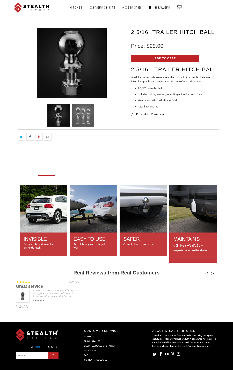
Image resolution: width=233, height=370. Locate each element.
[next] (121, 63)
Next (212, 22)
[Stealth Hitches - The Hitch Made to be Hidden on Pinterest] (172, 354)
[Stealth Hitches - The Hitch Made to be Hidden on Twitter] (154, 354)
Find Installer (92, 341)
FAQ (86, 355)
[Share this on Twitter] (21, 137)
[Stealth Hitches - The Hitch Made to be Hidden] (34, 8)
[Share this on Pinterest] (39, 137)
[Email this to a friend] (48, 137)
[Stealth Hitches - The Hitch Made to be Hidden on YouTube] (166, 354)
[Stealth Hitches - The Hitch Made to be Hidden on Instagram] (178, 354)
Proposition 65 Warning (150, 114)
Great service (29, 286)
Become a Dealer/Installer (99, 346)
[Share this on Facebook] (30, 137)
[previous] (22, 63)
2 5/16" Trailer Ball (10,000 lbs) (22, 306)
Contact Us (91, 336)
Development (92, 350)
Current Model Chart (97, 360)
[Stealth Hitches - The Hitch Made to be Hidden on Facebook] (160, 354)
